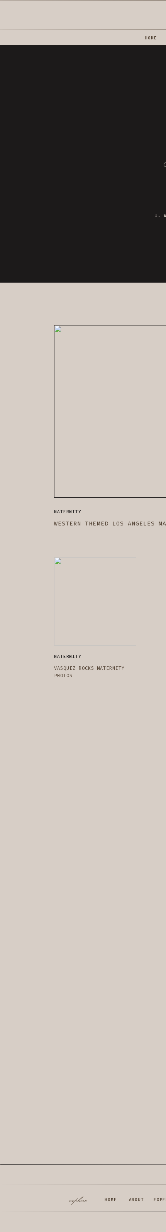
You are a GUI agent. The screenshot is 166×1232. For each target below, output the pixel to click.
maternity (67, 511)
